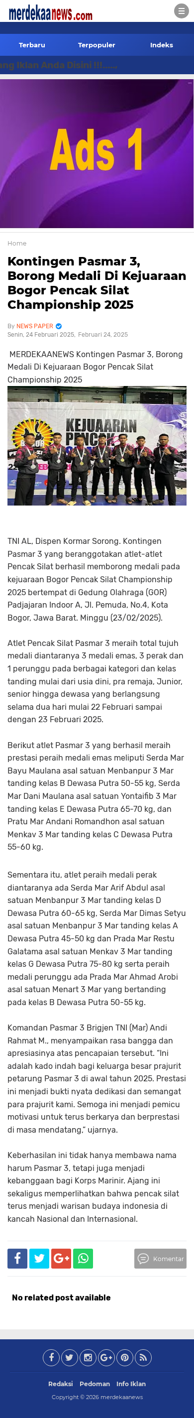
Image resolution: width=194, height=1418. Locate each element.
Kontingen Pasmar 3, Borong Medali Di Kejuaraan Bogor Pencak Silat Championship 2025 (97, 282)
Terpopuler (96, 45)
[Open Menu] (181, 10)
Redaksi (60, 1384)
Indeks (161, 45)
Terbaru (32, 45)
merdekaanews (121, 1397)
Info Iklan (131, 1384)
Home (16, 243)
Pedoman (95, 1384)
